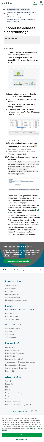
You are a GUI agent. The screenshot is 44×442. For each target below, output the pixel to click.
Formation (9, 291)
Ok (22, 435)
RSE (6, 387)
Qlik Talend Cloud (11, 316)
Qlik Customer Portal (13, 297)
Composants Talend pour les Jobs (18, 9)
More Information (22, 439)
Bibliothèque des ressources (16, 300)
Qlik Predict (9, 334)
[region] (22, 428)
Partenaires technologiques (15, 365)
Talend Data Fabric (12, 319)
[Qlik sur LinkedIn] (35, 411)
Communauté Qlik (20, 411)
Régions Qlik (10, 371)
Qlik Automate (10, 337)
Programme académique (14, 393)
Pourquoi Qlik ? (10, 347)
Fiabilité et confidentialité (14, 353)
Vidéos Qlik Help (11, 285)
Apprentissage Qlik (12, 294)
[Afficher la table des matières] (4, 10)
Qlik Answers (10, 331)
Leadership (9, 384)
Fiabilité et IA (10, 356)
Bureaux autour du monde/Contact (18, 405)
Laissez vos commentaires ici (17, 261)
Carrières (8, 399)
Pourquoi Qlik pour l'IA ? (14, 359)
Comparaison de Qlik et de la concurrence (20, 362)
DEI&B (7, 390)
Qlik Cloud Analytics (12, 328)
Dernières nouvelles (12, 402)
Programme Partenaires (14, 396)
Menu (41, 4)
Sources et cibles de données (16, 368)
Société (8, 381)
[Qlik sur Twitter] (31, 411)
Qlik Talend (9, 313)
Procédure (9, 41)
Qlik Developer (10, 288)
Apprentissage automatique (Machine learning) (22, 12)
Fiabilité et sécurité (12, 350)
